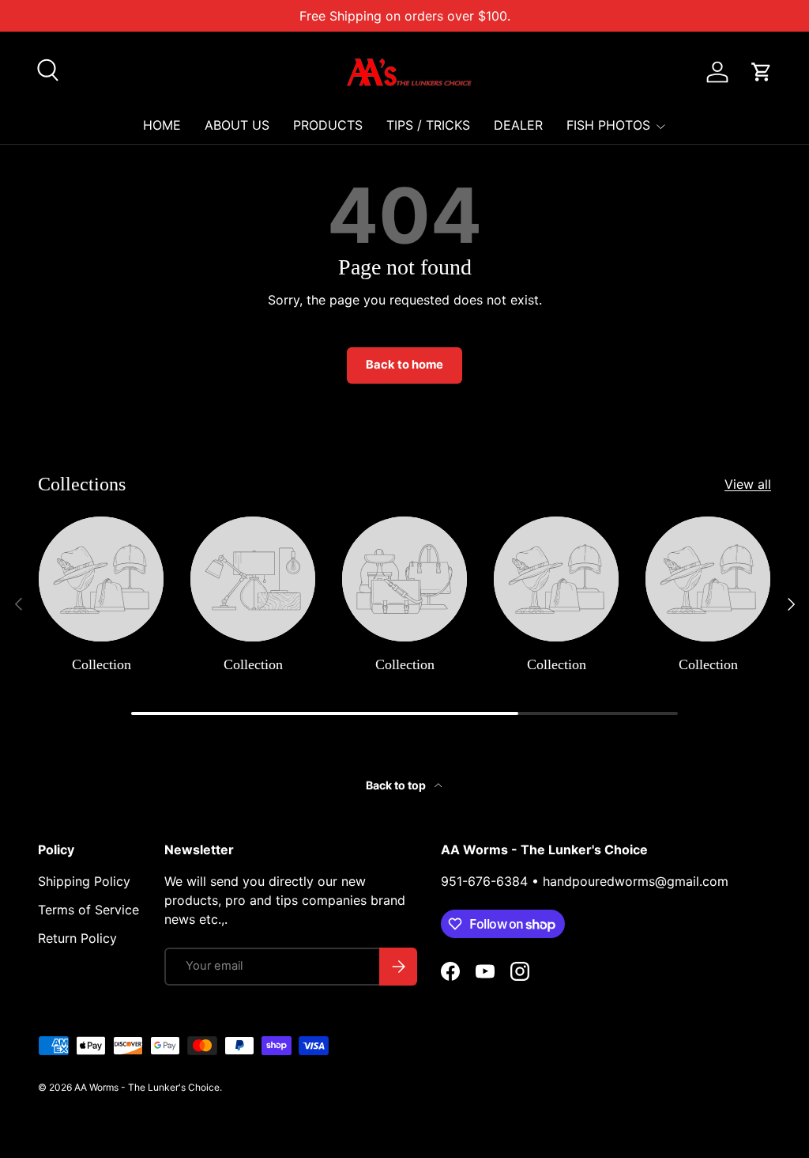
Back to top (397, 785)
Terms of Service (88, 910)
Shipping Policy (84, 881)
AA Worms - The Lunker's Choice (147, 1087)
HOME (162, 125)
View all (747, 484)
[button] (761, 72)
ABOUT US (237, 125)
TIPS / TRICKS (428, 125)
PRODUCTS (328, 125)
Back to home (404, 365)
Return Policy (77, 938)
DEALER (518, 125)
